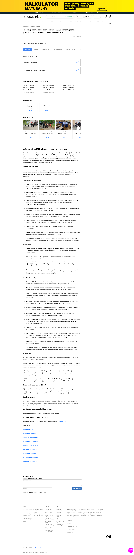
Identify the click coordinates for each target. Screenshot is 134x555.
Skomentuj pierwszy (130, 550)
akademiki (60, 21)
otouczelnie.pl (26, 547)
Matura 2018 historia (48, 92)
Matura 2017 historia (68, 85)
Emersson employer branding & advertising (38, 552)
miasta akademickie (28, 21)
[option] (31, 107)
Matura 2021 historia (48, 85)
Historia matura (57, 49)
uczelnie (37, 21)
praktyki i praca (69, 21)
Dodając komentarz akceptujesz (34, 492)
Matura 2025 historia (28, 87)
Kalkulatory (87, 16)
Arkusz (36, 49)
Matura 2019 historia (48, 90)
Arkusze (96, 16)
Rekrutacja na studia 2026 (93, 12)
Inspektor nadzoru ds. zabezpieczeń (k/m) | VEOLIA (49, 511)
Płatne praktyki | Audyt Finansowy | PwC (60, 521)
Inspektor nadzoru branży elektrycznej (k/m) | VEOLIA (49, 526)
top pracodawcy (79, 21)
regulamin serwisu (42, 492)
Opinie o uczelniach (57, 12)
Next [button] (78, 128)
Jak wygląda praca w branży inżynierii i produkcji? (27, 520)
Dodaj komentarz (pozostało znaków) (32, 478)
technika (92, 21)
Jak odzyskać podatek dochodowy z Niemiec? (38, 511)
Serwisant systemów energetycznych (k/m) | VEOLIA (50, 515)
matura (98, 21)
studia (43, 21)
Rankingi (74, 12)
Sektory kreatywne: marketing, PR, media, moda (38, 515)
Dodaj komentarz (77, 488)
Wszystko (27, 49)
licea (110, 23)
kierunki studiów (51, 21)
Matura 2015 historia (68, 90)
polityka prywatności (47, 547)
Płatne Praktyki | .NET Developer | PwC (60, 517)
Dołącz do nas (40, 12)
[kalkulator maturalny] (67, 6)
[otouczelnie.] (32, 16)
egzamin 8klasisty (106, 21)
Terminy (79, 16)
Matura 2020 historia (48, 87)
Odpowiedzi (45, 49)
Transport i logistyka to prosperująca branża (27, 515)
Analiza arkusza (70, 49)
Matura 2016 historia (68, 87)
